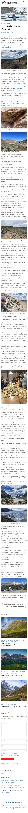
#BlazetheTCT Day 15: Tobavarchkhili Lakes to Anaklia (13, 787)
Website (4, 750)
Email (4, 745)
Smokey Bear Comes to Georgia (14, 606)
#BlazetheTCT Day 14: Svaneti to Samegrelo (11, 790)
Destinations (14, 640)
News (13, 32)
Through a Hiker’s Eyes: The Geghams (10, 785)
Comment (4, 723)
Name (4, 740)
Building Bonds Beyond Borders (13, 604)
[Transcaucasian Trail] (10, 4)
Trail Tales (13, 641)
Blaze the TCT (5, 640)
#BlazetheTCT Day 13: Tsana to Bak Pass (14, 707)
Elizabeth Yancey (6, 32)
